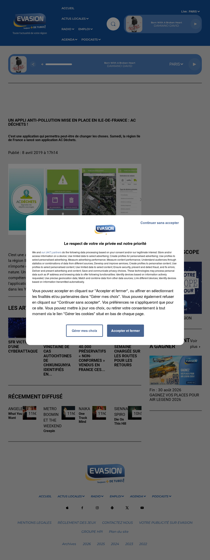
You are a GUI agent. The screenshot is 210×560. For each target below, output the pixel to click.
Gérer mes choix (84, 330)
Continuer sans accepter (159, 222)
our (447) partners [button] (51, 252)
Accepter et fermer (125, 330)
